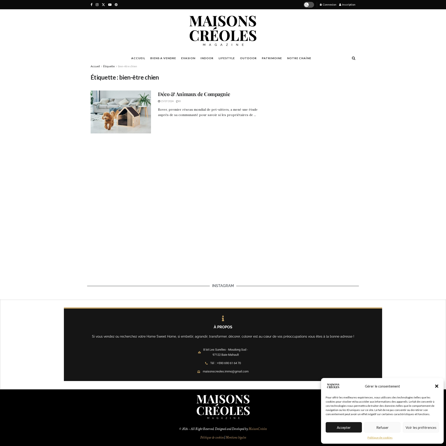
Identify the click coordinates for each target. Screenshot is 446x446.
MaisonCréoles (258, 429)
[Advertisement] (311, 101)
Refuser (382, 427)
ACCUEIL (138, 58)
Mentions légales (236, 437)
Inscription (348, 4)
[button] (436, 386)
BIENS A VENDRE (163, 58)
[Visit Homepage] (223, 31)
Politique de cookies (380, 437)
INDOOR (206, 58)
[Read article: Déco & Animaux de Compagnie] (121, 112)
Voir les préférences (421, 427)
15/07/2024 (167, 101)
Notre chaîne (299, 58)
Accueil (95, 66)
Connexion (329, 4)
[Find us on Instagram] (97, 5)
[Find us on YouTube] (110, 5)
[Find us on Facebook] (91, 5)
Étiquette (109, 66)
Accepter (344, 427)
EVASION (188, 58)
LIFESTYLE (227, 58)
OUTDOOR (248, 58)
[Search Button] (353, 58)
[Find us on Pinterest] (116, 5)
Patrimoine (272, 58)
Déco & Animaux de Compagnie (194, 93)
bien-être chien (127, 66)
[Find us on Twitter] (103, 5)
